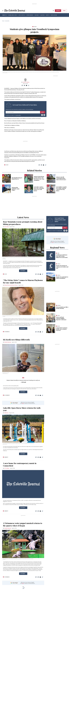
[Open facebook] (42, 115)
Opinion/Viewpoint (29, 15)
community (6, 457)
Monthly (49, 687)
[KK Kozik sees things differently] (23, 358)
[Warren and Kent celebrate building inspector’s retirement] (50, 318)
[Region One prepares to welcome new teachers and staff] (50, 266)
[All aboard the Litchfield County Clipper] (6, 189)
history (35, 26)
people (58, 315)
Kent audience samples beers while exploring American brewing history (61, 188)
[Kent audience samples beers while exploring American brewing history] (51, 189)
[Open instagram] (44, 115)
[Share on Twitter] (24, 85)
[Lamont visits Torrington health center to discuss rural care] (50, 328)
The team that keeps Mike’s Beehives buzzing (62, 308)
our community (7, 395)
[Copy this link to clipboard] (28, 85)
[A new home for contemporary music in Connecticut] (23, 484)
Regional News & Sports (12, 15)
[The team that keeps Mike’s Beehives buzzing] (50, 307)
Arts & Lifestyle (22, 15)
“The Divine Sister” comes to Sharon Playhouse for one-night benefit (23, 281)
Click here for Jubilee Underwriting (12, 698)
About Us (47, 15)
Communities (4, 15)
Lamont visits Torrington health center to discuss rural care (61, 329)
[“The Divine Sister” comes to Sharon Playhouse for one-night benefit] (23, 301)
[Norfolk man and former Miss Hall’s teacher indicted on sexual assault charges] (50, 255)
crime (58, 253)
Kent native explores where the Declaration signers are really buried (39, 188)
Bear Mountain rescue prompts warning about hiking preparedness (22, 222)
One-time (57, 687)
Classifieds (42, 15)
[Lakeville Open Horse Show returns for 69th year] (23, 428)
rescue (5, 274)
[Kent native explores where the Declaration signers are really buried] (28, 189)
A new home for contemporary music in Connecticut (19, 464)
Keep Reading (22, 271)
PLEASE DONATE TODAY (48, 697)
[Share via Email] (26, 85)
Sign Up (42, 112)
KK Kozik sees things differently (16, 339)
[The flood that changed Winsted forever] (6, 178)
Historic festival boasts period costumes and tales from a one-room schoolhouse (39, 178)
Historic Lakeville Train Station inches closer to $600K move (61, 178)
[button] (67, 686)
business (59, 305)
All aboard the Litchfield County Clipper (15, 189)
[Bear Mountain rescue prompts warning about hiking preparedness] (23, 242)
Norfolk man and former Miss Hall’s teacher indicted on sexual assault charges (62, 256)
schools (58, 263)
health (58, 326)
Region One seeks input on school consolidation (62, 277)
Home (3, 20)
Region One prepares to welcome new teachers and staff (62, 267)
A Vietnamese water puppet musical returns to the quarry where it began (22, 524)
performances (7, 331)
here (23, 403)
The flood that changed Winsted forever (17, 178)
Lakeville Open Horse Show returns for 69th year (21, 409)
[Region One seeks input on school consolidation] (50, 277)
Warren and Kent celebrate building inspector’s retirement (61, 318)
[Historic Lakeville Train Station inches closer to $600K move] (51, 178)
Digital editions (54, 15)
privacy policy (18, 115)
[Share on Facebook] (22, 85)
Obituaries (37, 15)
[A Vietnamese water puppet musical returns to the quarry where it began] (23, 544)
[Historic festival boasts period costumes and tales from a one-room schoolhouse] (28, 178)
